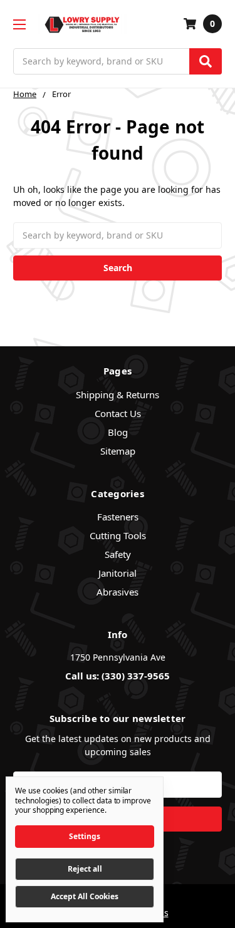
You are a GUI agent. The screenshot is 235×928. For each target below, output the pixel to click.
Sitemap (117, 451)
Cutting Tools (118, 535)
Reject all (85, 869)
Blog (118, 432)
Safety (118, 554)
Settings (84, 836)
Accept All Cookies (84, 896)
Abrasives (117, 591)
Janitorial (117, 573)
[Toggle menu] (19, 24)
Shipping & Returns (117, 394)
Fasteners (117, 516)
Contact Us (118, 413)
